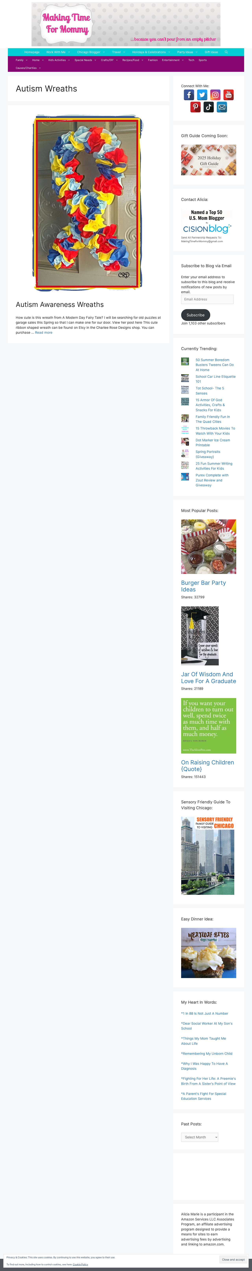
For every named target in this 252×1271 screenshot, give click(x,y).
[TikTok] (208, 107)
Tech (191, 60)
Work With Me (56, 52)
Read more (43, 332)
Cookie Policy (80, 1264)
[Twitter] (202, 94)
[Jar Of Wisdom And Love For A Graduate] (208, 636)
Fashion (153, 60)
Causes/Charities (26, 67)
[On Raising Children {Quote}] (208, 726)
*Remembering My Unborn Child (207, 1054)
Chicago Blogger (88, 52)
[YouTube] (228, 94)
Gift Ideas (211, 52)
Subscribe (196, 315)
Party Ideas (185, 52)
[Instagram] (215, 94)
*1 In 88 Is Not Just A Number (204, 1013)
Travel (116, 52)
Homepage (32, 52)
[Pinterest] (195, 107)
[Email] (221, 107)
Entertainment (171, 60)
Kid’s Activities (57, 60)
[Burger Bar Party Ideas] (208, 547)
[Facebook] (189, 94)
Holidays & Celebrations (149, 52)
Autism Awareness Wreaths (60, 304)
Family (19, 60)
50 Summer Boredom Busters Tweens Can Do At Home (215, 365)
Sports (203, 60)
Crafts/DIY (107, 60)
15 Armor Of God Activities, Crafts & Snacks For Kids (210, 405)
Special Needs (83, 60)
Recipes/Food (130, 60)
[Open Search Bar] (226, 52)
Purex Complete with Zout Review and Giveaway (212, 480)
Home (36, 60)
